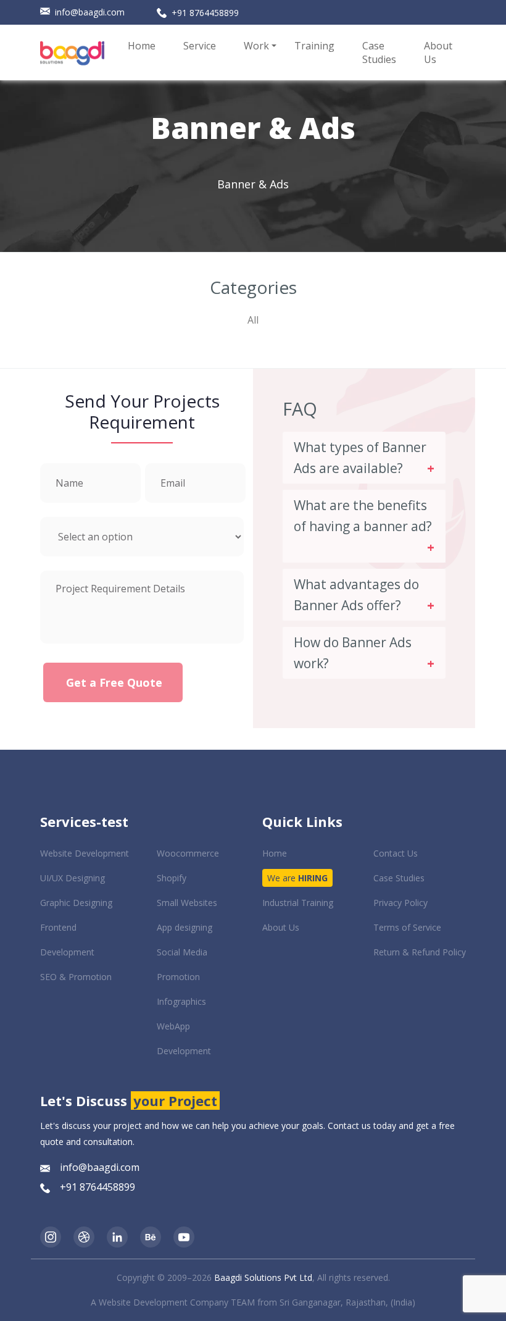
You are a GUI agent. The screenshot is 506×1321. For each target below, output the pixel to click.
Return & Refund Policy (419, 952)
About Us (438, 52)
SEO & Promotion (76, 977)
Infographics (181, 1001)
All (253, 320)
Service (199, 45)
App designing (184, 927)
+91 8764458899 (205, 13)
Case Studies (379, 52)
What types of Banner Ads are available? (360, 457)
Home (142, 45)
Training (314, 45)
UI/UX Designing (72, 878)
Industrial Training (297, 902)
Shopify (171, 878)
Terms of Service (407, 927)
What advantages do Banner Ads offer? (356, 595)
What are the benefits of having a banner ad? (363, 516)
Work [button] (256, 45)
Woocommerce (188, 853)
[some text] (50, 1236)
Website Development (84, 853)
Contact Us (395, 853)
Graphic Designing (76, 902)
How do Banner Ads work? (353, 653)
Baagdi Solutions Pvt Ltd (263, 1277)
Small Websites (187, 902)
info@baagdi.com (90, 12)
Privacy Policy (400, 902)
